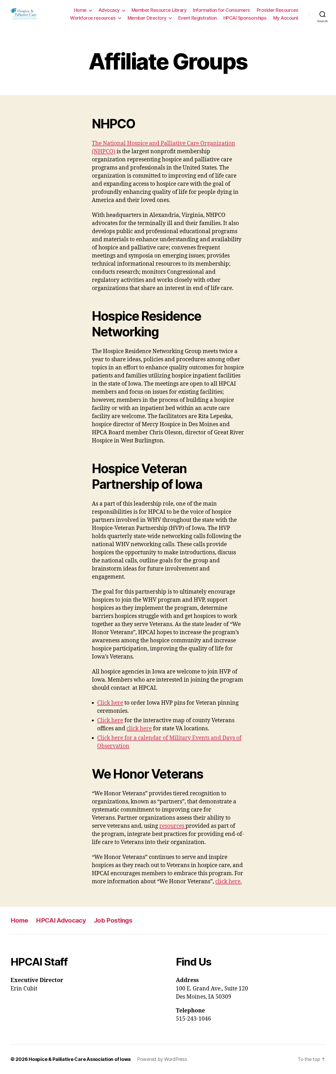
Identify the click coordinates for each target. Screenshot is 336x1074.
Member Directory (147, 18)
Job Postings (113, 920)
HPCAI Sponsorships (245, 18)
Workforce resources (93, 18)
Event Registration (197, 18)
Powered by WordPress (162, 1059)
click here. (228, 881)
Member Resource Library (159, 10)
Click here (110, 702)
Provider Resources (277, 10)
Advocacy (109, 10)
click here (139, 728)
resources (172, 826)
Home (80, 10)
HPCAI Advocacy (61, 920)
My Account (285, 18)
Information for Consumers (221, 10)
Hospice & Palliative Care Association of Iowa (80, 1059)
